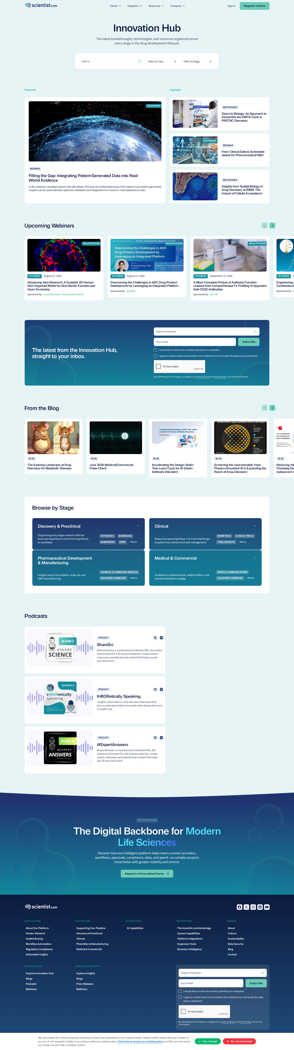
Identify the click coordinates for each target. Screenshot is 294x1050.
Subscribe (248, 342)
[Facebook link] (239, 907)
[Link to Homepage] (40, 907)
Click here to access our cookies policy (140, 1041)
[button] (115, 6)
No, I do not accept (241, 1041)
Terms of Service (203, 376)
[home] (40, 6)
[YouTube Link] (267, 907)
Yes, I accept (210, 1041)
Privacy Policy (220, 376)
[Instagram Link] (253, 907)
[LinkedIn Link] (260, 907)
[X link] (246, 907)
